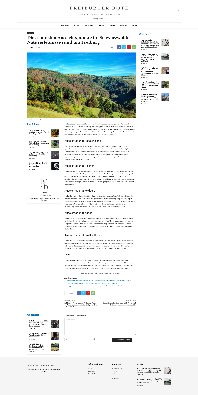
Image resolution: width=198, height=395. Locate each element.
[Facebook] (119, 47)
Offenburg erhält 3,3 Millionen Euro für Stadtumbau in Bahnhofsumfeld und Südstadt (149, 71)
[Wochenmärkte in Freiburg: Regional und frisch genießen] (55, 133)
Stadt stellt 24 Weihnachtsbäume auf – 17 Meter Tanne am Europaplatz (92, 283)
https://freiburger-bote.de (44, 195)
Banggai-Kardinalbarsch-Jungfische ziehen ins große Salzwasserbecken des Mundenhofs (98, 286)
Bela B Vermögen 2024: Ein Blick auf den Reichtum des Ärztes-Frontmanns (39, 323)
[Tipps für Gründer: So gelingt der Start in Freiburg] (55, 155)
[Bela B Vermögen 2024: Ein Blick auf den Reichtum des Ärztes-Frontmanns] (55, 324)
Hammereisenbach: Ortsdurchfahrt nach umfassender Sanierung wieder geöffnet (149, 57)
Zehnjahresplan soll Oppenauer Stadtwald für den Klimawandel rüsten (150, 84)
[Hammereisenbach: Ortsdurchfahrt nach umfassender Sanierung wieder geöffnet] (165, 56)
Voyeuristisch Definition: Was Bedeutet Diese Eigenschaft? (39, 335)
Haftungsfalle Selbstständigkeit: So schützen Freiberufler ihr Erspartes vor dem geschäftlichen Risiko (150, 43)
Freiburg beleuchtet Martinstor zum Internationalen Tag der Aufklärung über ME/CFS (149, 98)
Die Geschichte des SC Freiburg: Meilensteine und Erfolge (38, 165)
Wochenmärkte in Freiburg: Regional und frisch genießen (39, 132)
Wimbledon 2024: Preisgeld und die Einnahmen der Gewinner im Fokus (37, 346)
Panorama (30, 33)
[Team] (28, 47)
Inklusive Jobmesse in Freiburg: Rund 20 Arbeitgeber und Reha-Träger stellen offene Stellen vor (80, 305)
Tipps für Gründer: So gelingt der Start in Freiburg (38, 154)
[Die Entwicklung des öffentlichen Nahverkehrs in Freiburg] (55, 144)
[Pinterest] (129, 47)
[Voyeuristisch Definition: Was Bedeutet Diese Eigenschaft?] (55, 336)
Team (31, 47)
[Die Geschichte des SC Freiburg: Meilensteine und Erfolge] (55, 166)
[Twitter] (124, 47)
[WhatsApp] (134, 47)
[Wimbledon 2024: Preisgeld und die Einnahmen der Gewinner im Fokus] (55, 347)
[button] (178, 11)
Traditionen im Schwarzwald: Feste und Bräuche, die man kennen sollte (119, 304)
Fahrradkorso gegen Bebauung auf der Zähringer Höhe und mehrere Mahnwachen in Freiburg (99, 280)
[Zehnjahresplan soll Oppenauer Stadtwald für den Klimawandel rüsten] (165, 84)
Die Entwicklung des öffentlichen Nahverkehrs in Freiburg (39, 143)
